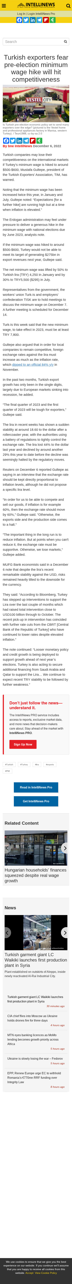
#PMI (7, 771)
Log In (21, 14)
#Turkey (24, 764)
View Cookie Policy (46, 1272)
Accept (29, 1272)
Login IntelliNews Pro (41, 14)
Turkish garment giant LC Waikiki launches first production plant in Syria (36, 960)
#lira (37, 764)
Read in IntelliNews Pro (36, 787)
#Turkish (9, 764)
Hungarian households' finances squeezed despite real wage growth (35, 875)
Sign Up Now (23, 744)
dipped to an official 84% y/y (33, 365)
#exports (50, 764)
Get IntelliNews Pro (36, 801)
